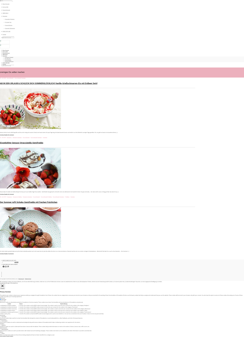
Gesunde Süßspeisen (10, 28)
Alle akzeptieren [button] (14, 283)
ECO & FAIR (5, 7)
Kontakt (4, 34)
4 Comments (11, 253)
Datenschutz (28, 279)
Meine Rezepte (6, 4)
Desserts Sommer (17, 137)
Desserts (9, 137)
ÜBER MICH (5, 13)
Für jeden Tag (8, 22)
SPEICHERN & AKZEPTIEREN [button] (6, 336)
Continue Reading (4, 135)
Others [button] (1, 332)
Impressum (21, 279)
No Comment (11, 135)
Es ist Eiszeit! (10, 78)
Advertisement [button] (3, 328)
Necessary (4, 299)
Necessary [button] (2, 298)
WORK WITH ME (6, 31)
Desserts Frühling (17, 197)
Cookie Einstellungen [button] (5, 283)
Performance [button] (3, 319)
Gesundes (5, 16)
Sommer (45, 137)
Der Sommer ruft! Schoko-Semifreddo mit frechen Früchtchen (28, 202)
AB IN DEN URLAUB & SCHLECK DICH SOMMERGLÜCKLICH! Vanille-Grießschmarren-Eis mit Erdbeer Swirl (48, 83)
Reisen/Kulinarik (6, 10)
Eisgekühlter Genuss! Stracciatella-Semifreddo (21, 143)
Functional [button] (2, 315)
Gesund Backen (8, 25)
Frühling (67, 197)
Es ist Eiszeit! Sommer (20, 78)
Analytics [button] (2, 323)
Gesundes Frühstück (9, 19)
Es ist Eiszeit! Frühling (46, 197)
